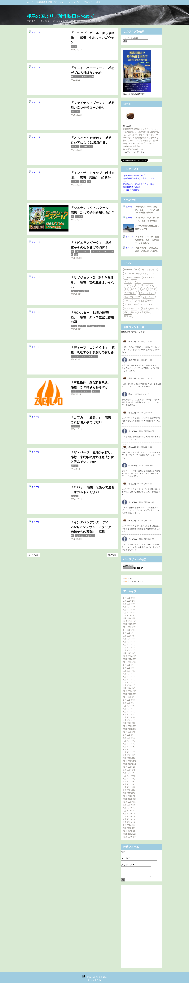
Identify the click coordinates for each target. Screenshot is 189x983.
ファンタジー (148, 297)
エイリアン (147, 273)
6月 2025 (128, 638)
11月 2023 (129, 694)
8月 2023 (128, 703)
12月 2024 (129, 656)
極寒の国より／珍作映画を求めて (60, 16)
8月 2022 (128, 738)
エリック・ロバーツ (133, 277)
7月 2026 (128, 601)
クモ (126, 281)
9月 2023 (129, 700)
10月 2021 (129, 767)
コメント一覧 (73, 2)
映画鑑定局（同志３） (133, 187)
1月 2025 (128, 653)
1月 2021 (128, 793)
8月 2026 (129, 598)
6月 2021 (128, 778)
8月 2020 (128, 807)
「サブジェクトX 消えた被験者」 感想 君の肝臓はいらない (92, 282)
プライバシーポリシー (93, 2)
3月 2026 (129, 612)
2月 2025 (128, 650)
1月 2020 (128, 828)
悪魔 (145, 308)
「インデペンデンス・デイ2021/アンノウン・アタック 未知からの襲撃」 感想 (92, 526)
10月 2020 (129, 802)
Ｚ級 (142, 269)
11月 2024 (129, 659)
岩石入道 (127, 126)
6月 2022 (128, 743)
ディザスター (130, 293)
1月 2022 (128, 758)
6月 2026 (129, 604)
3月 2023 (129, 717)
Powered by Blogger (96, 977)
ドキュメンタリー (146, 293)
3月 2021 (128, 787)
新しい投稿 (33, 555)
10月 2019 (129, 837)
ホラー (150, 300)
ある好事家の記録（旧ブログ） (136, 175)
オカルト (148, 277)
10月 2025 (129, 627)
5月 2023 (128, 711)
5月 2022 (128, 746)
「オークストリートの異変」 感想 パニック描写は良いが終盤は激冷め (147, 209)
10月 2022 (129, 732)
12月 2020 (129, 796)
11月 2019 (129, 834)
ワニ (139, 308)
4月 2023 (129, 714)
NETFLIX (128, 269)
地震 (141, 312)
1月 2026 (128, 618)
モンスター (146, 304)
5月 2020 (129, 816)
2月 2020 (129, 825)
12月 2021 (129, 761)
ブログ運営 (140, 300)
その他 (144, 289)
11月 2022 (129, 729)
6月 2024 (129, 673)
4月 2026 (129, 609)
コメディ (128, 285)
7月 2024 (128, 671)
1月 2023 (128, 723)
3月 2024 (128, 682)
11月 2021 (129, 764)
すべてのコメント (135, 581)
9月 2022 (128, 735)
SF (136, 269)
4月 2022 (128, 749)
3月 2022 (128, 752)
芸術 (126, 312)
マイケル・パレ (131, 304)
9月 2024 (129, 665)
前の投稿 (112, 555)
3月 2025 (129, 647)
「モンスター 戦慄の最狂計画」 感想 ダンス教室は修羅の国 (92, 317)
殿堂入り (128, 316)
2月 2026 (128, 615)
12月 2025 (129, 621)
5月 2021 (128, 781)
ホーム (30, 2)
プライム (128, 300)
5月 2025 (129, 641)
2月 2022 (128, 755)
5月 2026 (129, 606)
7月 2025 (128, 636)
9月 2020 (129, 805)
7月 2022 (128, 740)
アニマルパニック (132, 273)
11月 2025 (129, 624)
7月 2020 (129, 810)
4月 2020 (129, 819)
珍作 (148, 312)
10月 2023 (129, 697)
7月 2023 (128, 705)
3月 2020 (129, 822)
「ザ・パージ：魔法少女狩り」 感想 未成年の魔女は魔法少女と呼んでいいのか (94, 456)
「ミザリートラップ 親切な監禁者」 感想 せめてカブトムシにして (147, 240)
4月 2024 (128, 679)
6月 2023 (129, 708)
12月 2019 (129, 831)
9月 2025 (128, 630)
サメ (126, 289)
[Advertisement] (141, 926)
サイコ (138, 285)
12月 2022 (129, 726)
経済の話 (154, 308)
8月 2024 (129, 668)
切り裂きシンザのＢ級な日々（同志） (139, 184)
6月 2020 (129, 813)
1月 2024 (128, 688)
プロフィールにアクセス (134, 152)
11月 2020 (129, 799)
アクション (152, 269)
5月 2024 (129, 676)
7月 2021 (128, 775)
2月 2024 (128, 685)
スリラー (135, 289)
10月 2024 (129, 662)
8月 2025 (129, 633)
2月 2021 (128, 790)
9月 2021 (128, 770)
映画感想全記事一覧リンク (50, 2)
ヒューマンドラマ (132, 297)
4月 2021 (128, 784)
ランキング (129, 308)
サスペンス (148, 285)
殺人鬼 (134, 312)
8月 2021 (128, 772)
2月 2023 (128, 720)
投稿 (129, 578)
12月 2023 (129, 691)
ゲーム (134, 281)
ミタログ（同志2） (131, 190)
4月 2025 (128, 644)
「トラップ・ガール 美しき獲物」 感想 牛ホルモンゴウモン (93, 37)
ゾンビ (153, 289)
